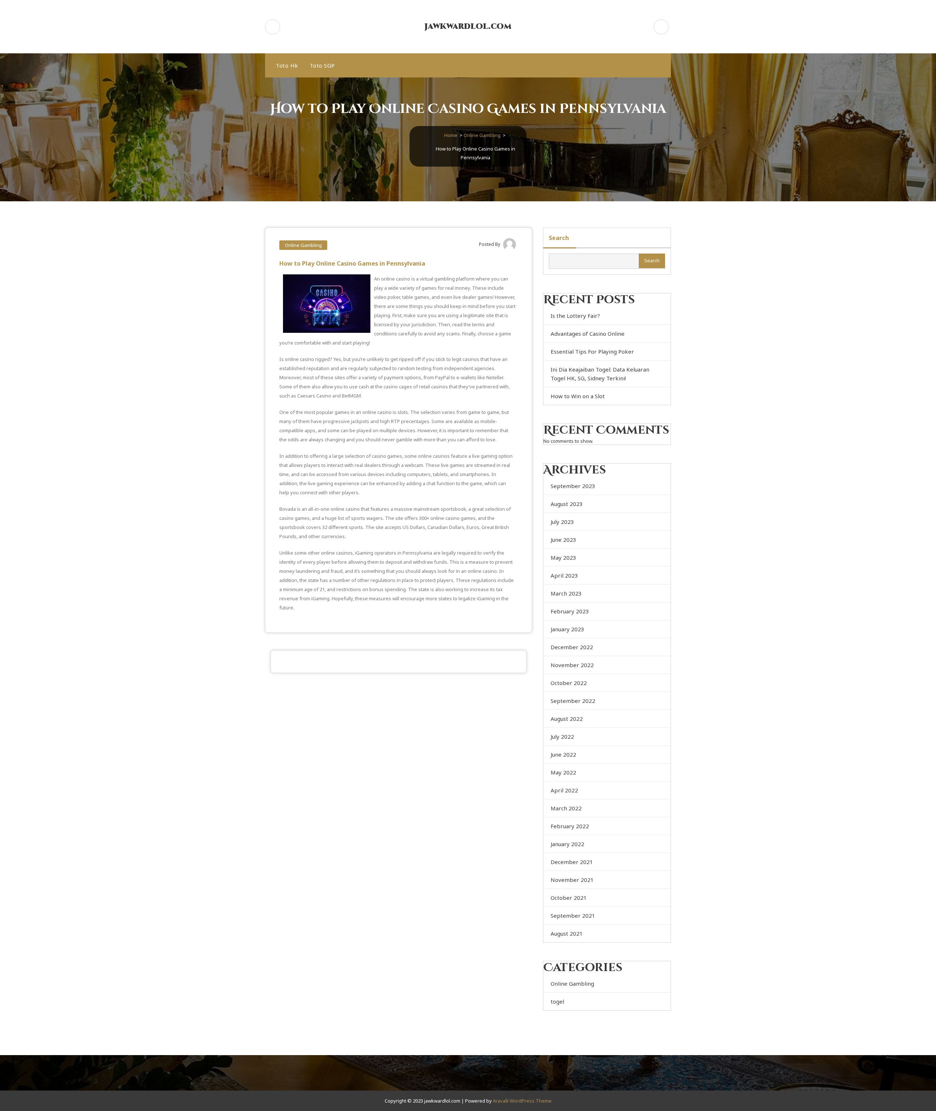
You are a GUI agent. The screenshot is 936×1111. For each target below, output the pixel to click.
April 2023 (564, 575)
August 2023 (567, 503)
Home (450, 135)
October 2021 (569, 897)
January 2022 (567, 844)
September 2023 (573, 486)
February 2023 (570, 611)
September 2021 (573, 915)
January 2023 (567, 629)
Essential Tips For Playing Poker (592, 351)
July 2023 (562, 521)
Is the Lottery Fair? (575, 315)
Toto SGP (322, 65)
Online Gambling (482, 135)
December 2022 (572, 647)
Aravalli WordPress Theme (522, 1100)
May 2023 (563, 557)
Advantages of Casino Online (587, 333)
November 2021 (572, 879)
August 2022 (567, 718)
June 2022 (563, 754)
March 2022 (566, 808)
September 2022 (573, 700)
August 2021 (567, 933)
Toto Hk (287, 65)
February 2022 (570, 826)
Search (559, 238)
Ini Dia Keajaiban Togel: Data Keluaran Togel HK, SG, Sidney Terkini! (600, 374)
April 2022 (564, 790)
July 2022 (562, 736)
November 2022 (572, 665)
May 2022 (563, 772)
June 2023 (563, 539)
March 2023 (566, 593)
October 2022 (569, 682)
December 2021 (572, 861)
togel (557, 1001)
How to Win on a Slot (578, 396)
